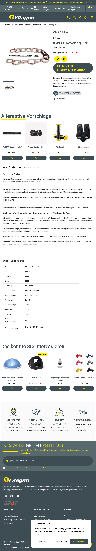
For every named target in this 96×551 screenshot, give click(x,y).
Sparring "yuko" (12, 147)
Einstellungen (62, 541)
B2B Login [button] (36, 8)
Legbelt (83, 147)
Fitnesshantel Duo (84, 378)
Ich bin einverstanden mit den (29, 468)
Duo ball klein (36, 147)
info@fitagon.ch (27, 8)
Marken (57, 8)
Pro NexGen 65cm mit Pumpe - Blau (12, 379)
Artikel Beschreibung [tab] (12, 167)
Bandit (60, 147)
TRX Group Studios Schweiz (15, 520)
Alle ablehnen (44, 541)
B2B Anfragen (39, 516)
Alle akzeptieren (79, 541)
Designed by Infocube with (16, 547)
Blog (63, 8)
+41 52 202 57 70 (10, 8)
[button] (68, 17)
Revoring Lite (52, 25)
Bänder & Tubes (17, 25)
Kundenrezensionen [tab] (32, 167)
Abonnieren (82, 461)
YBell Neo (36, 378)
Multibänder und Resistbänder (35, 25)
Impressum (8, 523)
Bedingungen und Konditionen (40, 468)
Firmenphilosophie (11, 516)
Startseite (6, 25)
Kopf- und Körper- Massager (60, 379)
